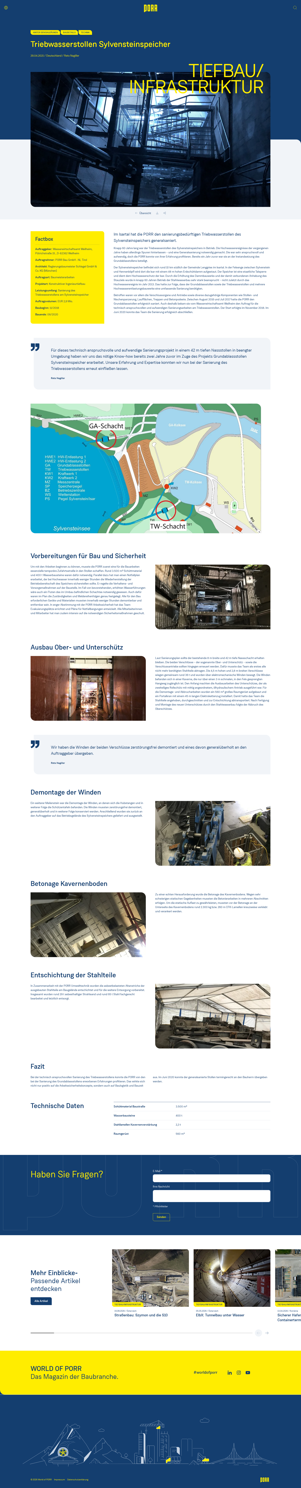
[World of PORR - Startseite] (150, 8)
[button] (6, 7)
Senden (161, 1217)
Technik (85, 32)
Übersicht (145, 213)
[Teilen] (164, 213)
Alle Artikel (41, 1301)
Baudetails (69, 32)
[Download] (157, 213)
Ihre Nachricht (161, 1186)
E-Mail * (157, 1171)
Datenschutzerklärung (77, 1479)
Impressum (59, 1479)
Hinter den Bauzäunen (45, 32)
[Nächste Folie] (266, 1333)
